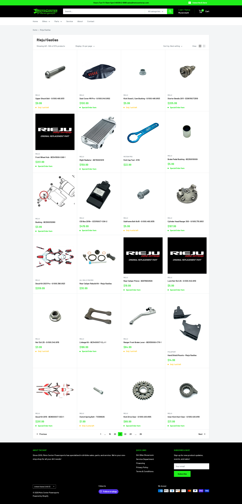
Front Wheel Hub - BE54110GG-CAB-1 (50, 157)
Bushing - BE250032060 (45, 222)
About (80, 21)
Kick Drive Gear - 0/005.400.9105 (137, 417)
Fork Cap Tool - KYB (132, 160)
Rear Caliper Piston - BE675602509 (138, 281)
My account (183, 12)
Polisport (172, 352)
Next (201, 434)
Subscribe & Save (199, 3)
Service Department (145, 459)
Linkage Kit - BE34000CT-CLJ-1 (93, 342)
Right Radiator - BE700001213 (92, 160)
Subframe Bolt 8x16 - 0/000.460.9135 (139, 221)
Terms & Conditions (145, 471)
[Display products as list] (204, 46)
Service (69, 21)
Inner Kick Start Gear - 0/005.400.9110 (184, 417)
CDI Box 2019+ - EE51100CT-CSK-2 (93, 221)
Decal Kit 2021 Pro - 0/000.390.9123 (50, 283)
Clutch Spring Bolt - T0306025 (92, 417)
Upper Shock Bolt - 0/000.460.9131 (49, 98)
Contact (90, 21)
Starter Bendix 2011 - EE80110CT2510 (183, 98)
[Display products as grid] (200, 46)
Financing (140, 463)
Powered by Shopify (40, 496)
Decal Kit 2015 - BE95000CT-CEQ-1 (49, 417)
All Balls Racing (86, 280)
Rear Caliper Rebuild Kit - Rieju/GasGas (96, 283)
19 (110, 434)
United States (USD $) (42, 486)
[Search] (170, 11)
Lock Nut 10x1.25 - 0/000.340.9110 (182, 281)
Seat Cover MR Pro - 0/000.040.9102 (95, 98)
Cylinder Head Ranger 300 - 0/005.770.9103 (186, 221)
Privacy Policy (142, 467)
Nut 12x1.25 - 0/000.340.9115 (47, 342)
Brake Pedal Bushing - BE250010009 (183, 159)
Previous (43, 434)
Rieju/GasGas (45, 30)
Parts (56, 21)
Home (35, 21)
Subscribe (182, 474)
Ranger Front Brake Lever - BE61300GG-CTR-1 (142, 342)
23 (131, 434)
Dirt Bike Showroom (145, 455)
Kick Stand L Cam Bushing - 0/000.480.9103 (142, 98)
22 (125, 434)
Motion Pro (128, 157)
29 (141, 434)
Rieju (37, 95)
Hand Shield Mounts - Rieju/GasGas (182, 355)
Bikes (44, 21)
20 (115, 434)
